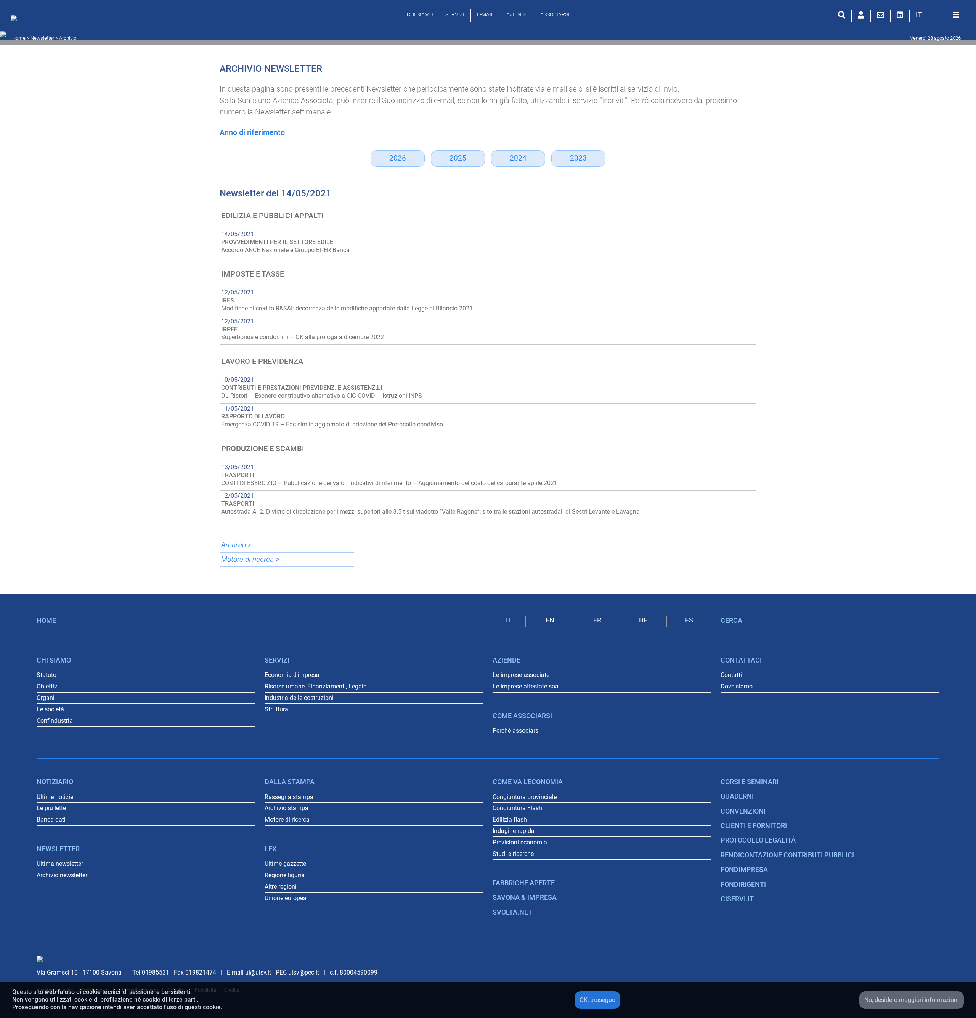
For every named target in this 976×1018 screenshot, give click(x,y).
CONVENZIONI (743, 811)
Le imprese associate (521, 675)
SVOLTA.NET (512, 912)
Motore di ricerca (287, 819)
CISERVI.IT (737, 899)
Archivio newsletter (62, 875)
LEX (270, 849)
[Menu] (956, 15)
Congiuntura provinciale (525, 797)
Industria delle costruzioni (299, 697)
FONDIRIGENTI (743, 884)
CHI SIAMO (420, 14)
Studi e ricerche (513, 853)
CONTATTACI (741, 660)
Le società (50, 709)
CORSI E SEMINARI (750, 782)
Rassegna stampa (289, 797)
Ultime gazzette (285, 863)
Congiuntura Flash (517, 808)
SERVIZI (454, 14)
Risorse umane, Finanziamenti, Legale (315, 686)
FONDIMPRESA (744, 869)
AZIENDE (517, 14)
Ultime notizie (55, 797)
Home (19, 38)
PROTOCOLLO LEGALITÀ (758, 840)
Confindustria (55, 720)
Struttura (276, 709)
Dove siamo (737, 686)
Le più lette (51, 808)
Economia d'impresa (292, 675)
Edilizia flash (510, 819)
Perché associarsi (516, 730)
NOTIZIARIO (55, 782)
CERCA (731, 620)
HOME (46, 620)
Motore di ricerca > (250, 559)
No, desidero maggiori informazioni (911, 1000)
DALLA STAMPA (290, 782)
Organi (46, 697)
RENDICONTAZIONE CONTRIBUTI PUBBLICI (787, 855)
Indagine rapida (514, 831)
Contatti (731, 675)
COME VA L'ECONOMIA (528, 782)
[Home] (16, 20)
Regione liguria (285, 875)
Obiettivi (48, 686)
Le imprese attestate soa (526, 686)
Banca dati (51, 819)
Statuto (46, 675)
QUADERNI (737, 796)
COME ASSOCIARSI (522, 716)
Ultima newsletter (60, 863)
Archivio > (236, 544)
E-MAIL (485, 14)
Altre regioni (281, 886)
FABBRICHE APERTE (524, 883)
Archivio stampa (286, 808)
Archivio (67, 38)
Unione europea (286, 898)
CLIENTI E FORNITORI (754, 826)
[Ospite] (861, 15)
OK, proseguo (597, 1000)
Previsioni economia (520, 842)
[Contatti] (880, 15)
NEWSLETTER (58, 849)
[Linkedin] (900, 15)
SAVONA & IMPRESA (525, 897)
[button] (919, 15)
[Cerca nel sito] (841, 15)
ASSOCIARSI (555, 14)
